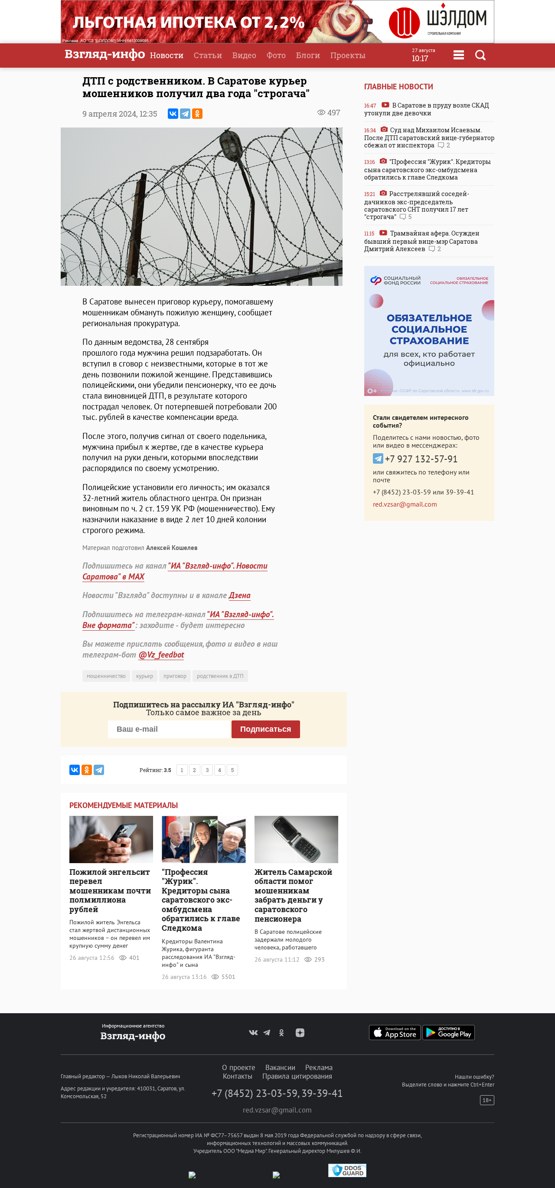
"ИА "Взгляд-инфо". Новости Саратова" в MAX (175, 571)
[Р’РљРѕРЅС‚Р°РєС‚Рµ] (173, 113)
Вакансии (280, 1067)
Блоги (308, 55)
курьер (144, 676)
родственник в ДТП (220, 676)
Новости (166, 55)
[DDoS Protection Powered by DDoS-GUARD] (347, 1175)
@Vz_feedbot (161, 654)
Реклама (319, 1067)
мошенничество (106, 676)
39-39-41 (460, 492)
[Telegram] (185, 113)
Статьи (208, 55)
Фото (276, 55)
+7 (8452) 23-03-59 (402, 492)
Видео (244, 55)
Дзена (240, 595)
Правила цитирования (297, 1076)
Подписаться (265, 729)
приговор (174, 676)
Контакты (237, 1076)
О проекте (238, 1067)
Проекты (348, 55)
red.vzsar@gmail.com (405, 504)
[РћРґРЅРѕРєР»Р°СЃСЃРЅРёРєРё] (197, 113)
